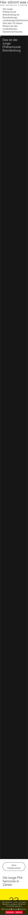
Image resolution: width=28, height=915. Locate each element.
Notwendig (7, 909)
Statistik (15, 909)
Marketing (22, 909)
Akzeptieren (10, 912)
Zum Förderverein (14, 866)
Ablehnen (19, 912)
